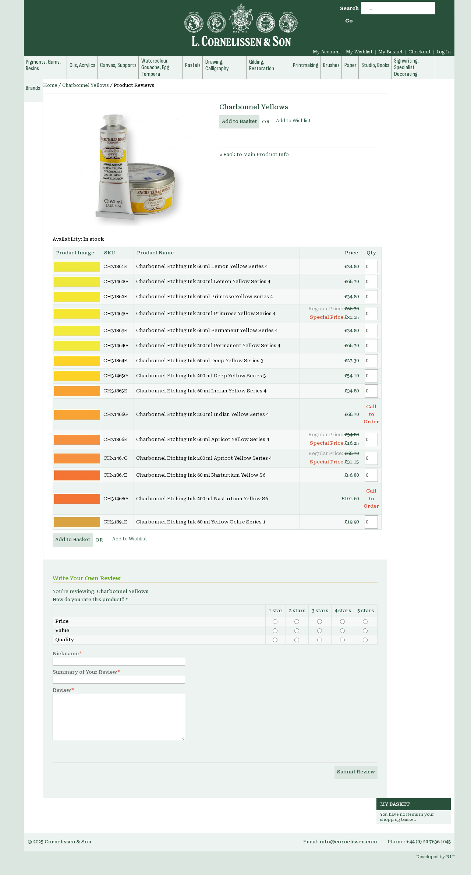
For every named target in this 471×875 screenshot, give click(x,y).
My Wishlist (359, 51)
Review (62, 690)
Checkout (419, 51)
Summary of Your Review (85, 672)
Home (50, 85)
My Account (326, 51)
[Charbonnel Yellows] (134, 164)
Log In (443, 51)
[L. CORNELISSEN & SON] (162, 29)
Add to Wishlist (293, 120)
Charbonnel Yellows (85, 85)
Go (349, 21)
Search (349, 8)
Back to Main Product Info (254, 154)
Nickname (66, 653)
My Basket (390, 51)
